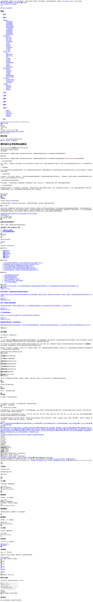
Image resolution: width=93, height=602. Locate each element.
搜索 (16, 130)
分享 (17, 149)
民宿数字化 (28, 286)
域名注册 (8, 69)
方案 (4, 95)
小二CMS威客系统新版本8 (54, 286)
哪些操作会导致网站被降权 (12, 200)
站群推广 (8, 65)
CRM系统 (8, 48)
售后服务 (30, 457)
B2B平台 (8, 64)
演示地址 (25, 457)
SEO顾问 (8, 58)
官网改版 (34, 286)
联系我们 (14, 457)
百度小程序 (8, 38)
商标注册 (8, 85)
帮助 (4, 104)
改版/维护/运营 (9, 34)
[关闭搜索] (2, 128)
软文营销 (8, 59)
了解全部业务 (4, 215)
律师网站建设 (9, 33)
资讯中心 (8, 140)
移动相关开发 (6, 36)
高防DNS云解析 (10, 76)
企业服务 (5, 84)
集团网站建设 (9, 21)
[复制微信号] (11, 524)
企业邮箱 (8, 72)
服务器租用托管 (10, 75)
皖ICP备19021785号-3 (42, 460)
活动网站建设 (9, 31)
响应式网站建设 (10, 26)
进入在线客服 (5, 557)
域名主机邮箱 (6, 68)
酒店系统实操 (64, 286)
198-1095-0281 (65, 1)
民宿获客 (23, 286)
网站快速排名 (9, 66)
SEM (7, 57)
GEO (7, 53)
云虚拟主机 (8, 71)
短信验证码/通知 (10, 79)
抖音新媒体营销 (10, 62)
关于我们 (9, 457)
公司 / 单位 (3, 585)
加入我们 (19, 457)
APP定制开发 (9, 47)
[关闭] (2, 504)
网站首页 (4, 457)
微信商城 (8, 46)
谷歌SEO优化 (9, 55)
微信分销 (8, 44)
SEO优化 (9, 286)
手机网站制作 (9, 41)
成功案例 (35, 434)
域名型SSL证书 (9, 81)
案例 (4, 98)
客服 (12, 2)
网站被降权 (3, 195)
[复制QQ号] (10, 534)
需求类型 (3, 587)
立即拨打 (4, 545)
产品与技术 (6, 78)
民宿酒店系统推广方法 (72, 286)
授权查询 (36, 457)
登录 (15, 2)
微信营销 (8, 61)
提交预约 (3, 591)
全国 (5, 1)
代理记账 (8, 89)
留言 (2, 590)
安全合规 (14, 286)
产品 (4, 92)
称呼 (2, 583)
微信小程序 (8, 37)
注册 (19, 2)
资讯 (4, 101)
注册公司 (8, 88)
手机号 (2, 584)
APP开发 (18, 131)
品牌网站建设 (9, 24)
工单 (8, 2)
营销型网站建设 (10, 27)
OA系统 (8, 50)
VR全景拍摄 (9, 82)
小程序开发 (8, 131)
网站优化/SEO (9, 54)
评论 (11, 149)
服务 (4, 17)
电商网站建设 (9, 30)
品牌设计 (22, 131)
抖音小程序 (8, 40)
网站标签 (43, 457)
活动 (4, 107)
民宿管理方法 (44, 286)
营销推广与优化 (7, 51)
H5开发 (8, 43)
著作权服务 (8, 86)
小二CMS (18, 286)
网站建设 (5, 20)
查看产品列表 (70, 459)
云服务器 (8, 74)
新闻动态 (41, 434)
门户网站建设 (9, 28)
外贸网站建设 (9, 23)
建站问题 (15, 140)
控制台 (3, 2)
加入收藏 (24, 2)
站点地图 (50, 457)
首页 (4, 14)
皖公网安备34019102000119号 (60, 460)
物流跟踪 (38, 286)
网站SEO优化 (4, 286)
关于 (4, 119)
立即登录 (3, 241)
